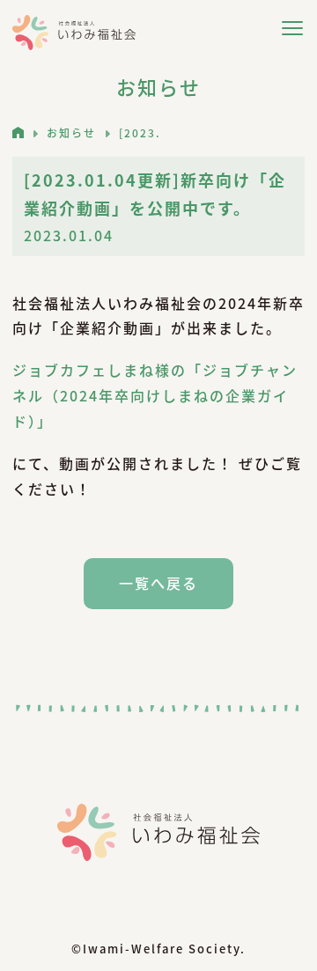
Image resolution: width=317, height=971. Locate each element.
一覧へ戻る (158, 582)
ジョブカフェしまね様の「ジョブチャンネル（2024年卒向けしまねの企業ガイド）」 (155, 395)
